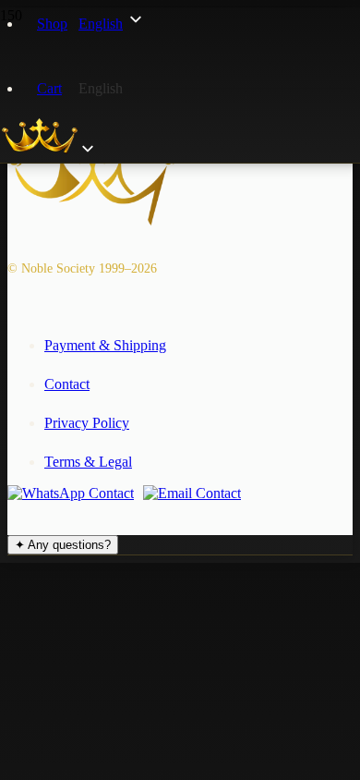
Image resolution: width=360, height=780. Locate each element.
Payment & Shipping (105, 345)
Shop (52, 23)
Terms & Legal (88, 461)
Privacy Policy (86, 423)
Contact (67, 384)
